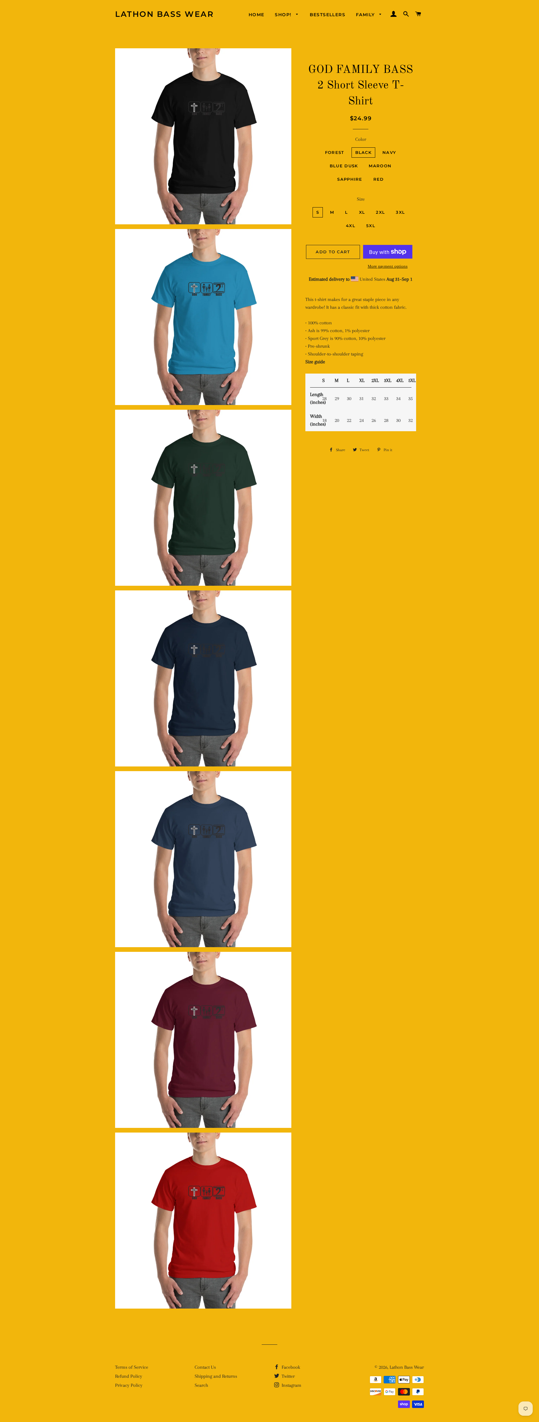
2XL (380, 212)
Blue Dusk (344, 165)
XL (362, 212)
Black (363, 152)
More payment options (388, 266)
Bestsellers (327, 14)
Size (361, 199)
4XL (350, 225)
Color (360, 139)
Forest (334, 152)
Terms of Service (131, 1367)
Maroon (380, 165)
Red (378, 179)
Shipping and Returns (216, 1376)
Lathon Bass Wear (164, 14)
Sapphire (349, 179)
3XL (400, 212)
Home (257, 14)
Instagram (290, 1385)
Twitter (287, 1376)
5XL (370, 225)
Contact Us (205, 1367)
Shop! (284, 14)
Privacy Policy (129, 1385)
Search (201, 1385)
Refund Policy (128, 1376)
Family (366, 14)
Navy (389, 152)
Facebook (290, 1367)
